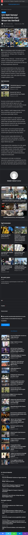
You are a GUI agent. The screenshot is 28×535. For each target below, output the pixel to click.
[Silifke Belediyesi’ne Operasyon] (5, 370)
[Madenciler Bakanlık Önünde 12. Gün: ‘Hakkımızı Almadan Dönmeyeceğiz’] (5, 401)
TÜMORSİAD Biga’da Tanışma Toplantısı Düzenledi (18, 355)
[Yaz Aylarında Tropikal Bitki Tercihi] (7, 247)
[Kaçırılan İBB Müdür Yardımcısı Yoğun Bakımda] (5, 337)
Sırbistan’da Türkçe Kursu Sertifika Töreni (17, 375)
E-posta (3, 305)
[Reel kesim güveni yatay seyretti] (7, 230)
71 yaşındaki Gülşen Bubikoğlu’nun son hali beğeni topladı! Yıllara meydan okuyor (18, 447)
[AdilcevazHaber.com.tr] (14, 4)
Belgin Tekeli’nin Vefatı (16, 342)
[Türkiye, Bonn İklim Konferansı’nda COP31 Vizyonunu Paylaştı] (21, 261)
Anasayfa (4, 9)
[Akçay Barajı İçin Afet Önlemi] (5, 408)
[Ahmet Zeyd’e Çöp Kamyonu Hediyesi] (5, 434)
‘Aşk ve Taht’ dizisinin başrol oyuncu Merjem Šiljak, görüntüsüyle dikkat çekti (17, 420)
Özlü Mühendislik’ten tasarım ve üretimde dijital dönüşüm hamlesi (6, 268)
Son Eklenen (14, 331)
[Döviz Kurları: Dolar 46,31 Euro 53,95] (21, 247)
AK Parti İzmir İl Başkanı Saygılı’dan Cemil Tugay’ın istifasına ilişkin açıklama (17, 350)
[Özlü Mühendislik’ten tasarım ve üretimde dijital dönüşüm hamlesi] (7, 261)
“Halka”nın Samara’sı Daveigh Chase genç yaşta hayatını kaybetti (18, 455)
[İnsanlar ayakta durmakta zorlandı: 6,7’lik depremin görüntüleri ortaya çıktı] (5, 383)
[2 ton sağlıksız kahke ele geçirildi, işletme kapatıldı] (5, 462)
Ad (2, 300)
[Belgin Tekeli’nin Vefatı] (5, 344)
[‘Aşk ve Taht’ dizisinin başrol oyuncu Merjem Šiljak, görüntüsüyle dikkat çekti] (5, 421)
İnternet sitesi (4, 311)
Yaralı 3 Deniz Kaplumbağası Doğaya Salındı (17, 439)
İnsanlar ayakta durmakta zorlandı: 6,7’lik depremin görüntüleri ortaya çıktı (17, 382)
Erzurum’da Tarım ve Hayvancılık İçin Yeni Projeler (17, 388)
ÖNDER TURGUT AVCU (8, 23)
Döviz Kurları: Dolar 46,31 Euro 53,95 (20, 253)
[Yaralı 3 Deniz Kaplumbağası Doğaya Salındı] (5, 440)
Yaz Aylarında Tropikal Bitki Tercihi (7, 253)
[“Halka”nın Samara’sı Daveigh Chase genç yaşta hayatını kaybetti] (5, 455)
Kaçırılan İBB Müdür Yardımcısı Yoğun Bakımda (18, 336)
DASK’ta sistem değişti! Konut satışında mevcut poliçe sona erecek (12, 395)
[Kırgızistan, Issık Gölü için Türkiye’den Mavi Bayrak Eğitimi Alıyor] (5, 363)
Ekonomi (9, 9)
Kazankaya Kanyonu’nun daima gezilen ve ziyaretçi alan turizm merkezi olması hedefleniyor (20, 237)
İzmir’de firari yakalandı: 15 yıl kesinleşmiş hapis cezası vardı (18, 413)
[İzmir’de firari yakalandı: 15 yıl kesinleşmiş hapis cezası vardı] (5, 414)
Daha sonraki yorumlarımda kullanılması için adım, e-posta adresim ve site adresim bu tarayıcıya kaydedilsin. (13, 318)
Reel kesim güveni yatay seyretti (5, 235)
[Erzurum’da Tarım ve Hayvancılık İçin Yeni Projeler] (5, 94)
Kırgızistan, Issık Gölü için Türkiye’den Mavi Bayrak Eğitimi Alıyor (17, 363)
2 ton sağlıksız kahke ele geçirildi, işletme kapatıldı (17, 460)
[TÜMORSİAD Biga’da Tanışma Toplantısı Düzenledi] (5, 87)
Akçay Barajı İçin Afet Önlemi (18, 406)
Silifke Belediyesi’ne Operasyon (15, 369)
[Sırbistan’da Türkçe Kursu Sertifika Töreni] (5, 376)
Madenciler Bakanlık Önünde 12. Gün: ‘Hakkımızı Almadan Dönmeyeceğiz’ (17, 401)
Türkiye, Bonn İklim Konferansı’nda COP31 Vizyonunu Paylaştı (20, 267)
